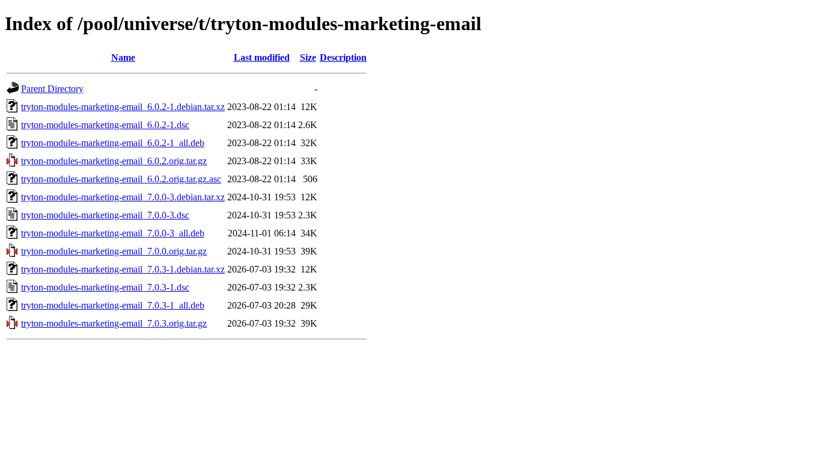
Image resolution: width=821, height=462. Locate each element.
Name (123, 57)
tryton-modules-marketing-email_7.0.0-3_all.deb (112, 233)
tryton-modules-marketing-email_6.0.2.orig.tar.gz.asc (121, 179)
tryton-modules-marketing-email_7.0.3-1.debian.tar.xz (123, 269)
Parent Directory (52, 89)
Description (343, 57)
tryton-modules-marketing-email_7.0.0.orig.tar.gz (114, 251)
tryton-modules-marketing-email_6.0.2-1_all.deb (112, 143)
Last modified (262, 57)
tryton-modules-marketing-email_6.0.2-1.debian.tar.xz (123, 107)
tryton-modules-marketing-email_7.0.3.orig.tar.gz (114, 323)
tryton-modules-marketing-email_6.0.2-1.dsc (105, 125)
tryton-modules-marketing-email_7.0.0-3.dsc (105, 215)
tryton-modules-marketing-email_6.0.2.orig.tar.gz (114, 161)
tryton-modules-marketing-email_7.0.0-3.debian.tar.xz (123, 197)
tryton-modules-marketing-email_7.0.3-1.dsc (105, 287)
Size (308, 57)
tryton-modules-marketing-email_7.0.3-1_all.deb (112, 305)
